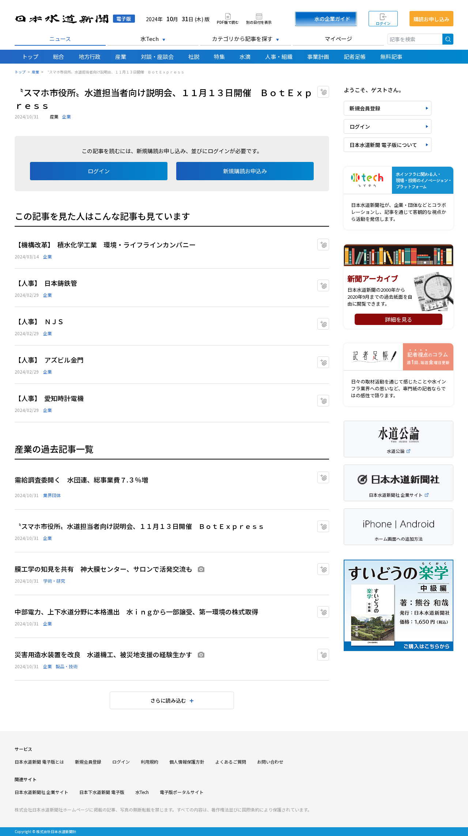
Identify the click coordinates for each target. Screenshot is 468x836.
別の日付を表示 (259, 21)
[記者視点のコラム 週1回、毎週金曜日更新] (398, 357)
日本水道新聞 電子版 (75, 18)
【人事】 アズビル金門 (49, 359)
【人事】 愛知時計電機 (49, 398)
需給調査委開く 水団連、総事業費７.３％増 (81, 479)
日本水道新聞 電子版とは (39, 762)
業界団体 (52, 495)
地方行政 (90, 56)
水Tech (149, 38)
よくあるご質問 (230, 762)
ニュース (60, 38)
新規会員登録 (365, 108)
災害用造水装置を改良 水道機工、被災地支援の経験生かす (103, 654)
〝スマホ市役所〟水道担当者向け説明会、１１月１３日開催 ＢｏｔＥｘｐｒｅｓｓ (139, 526)
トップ (30, 56)
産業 (120, 56)
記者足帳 (355, 56)
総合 (58, 56)
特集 (219, 56)
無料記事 (391, 56)
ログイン (383, 23)
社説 (193, 56)
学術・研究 (54, 581)
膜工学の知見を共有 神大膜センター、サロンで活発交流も (103, 569)
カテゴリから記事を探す (242, 38)
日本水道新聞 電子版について (383, 144)
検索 (447, 39)
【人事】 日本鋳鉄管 (46, 283)
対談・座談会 (157, 56)
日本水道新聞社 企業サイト (41, 792)
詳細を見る (398, 319)
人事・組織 (278, 56)
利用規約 (149, 762)
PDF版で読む (228, 21)
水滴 (244, 56)
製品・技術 (67, 666)
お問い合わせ (270, 762)
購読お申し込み (431, 19)
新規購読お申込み (245, 171)
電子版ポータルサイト (182, 792)
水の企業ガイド (332, 18)
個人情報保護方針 (186, 762)
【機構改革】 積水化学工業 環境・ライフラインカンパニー (105, 244)
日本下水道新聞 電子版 (101, 792)
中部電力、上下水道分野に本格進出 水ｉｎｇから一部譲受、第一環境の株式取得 (136, 611)
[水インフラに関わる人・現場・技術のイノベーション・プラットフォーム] (398, 180)
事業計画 (318, 56)
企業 (66, 116)
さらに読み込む (168, 700)
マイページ (338, 38)
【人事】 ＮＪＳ (39, 321)
